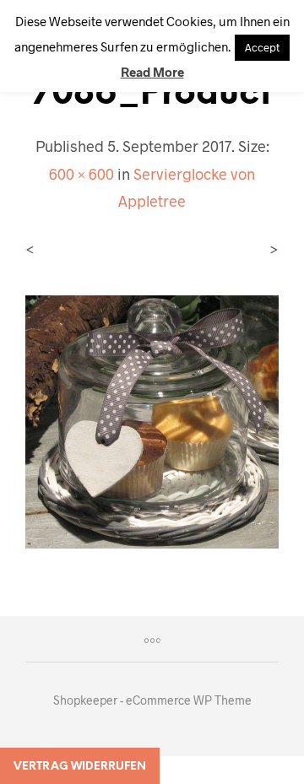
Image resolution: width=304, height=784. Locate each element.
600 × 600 (81, 174)
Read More (152, 71)
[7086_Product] (152, 420)
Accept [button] (262, 47)
